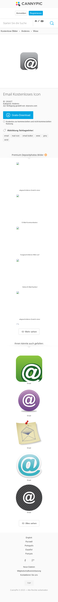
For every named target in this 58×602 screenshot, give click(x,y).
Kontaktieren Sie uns (29, 575)
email (6, 136)
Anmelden (21, 13)
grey (45, 136)
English (29, 538)
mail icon (15, 136)
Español (29, 550)
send (6, 140)
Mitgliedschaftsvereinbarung (29, 571)
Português (29, 546)
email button (28, 136)
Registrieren (36, 13)
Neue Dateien (29, 567)
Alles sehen (31, 523)
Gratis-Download (21, 115)
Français (29, 554)
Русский (29, 542)
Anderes (15, 104)
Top (29, 583)
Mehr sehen (31, 331)
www (38, 136)
